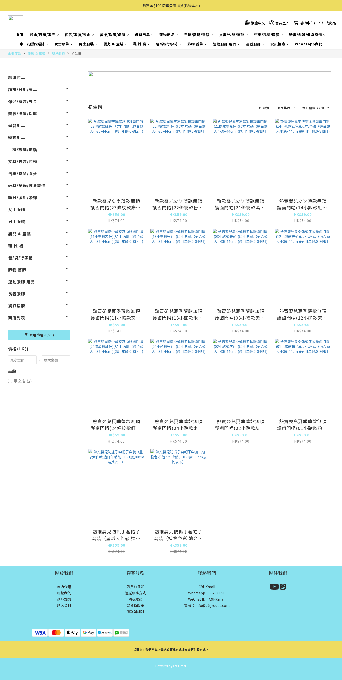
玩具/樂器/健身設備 (305, 34)
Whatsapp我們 (309, 43)
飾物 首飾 (195, 43)
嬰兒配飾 (58, 53)
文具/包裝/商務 (232, 34)
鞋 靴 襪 (139, 43)
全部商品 (14, 53)
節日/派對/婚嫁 (32, 43)
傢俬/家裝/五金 (77, 34)
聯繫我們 (64, 592)
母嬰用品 (142, 34)
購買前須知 (135, 586)
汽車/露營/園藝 (267, 34)
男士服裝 (86, 43)
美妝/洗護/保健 (112, 34)
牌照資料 (64, 605)
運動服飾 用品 (224, 43)
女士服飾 (61, 43)
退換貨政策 (135, 605)
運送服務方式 (135, 592)
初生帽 (76, 53)
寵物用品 (167, 34)
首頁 (20, 34)
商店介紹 (64, 586)
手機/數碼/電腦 (197, 34)
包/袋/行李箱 (167, 43)
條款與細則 (135, 611)
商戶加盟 (64, 599)
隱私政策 (135, 599)
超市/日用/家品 (42, 34)
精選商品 (16, 77)
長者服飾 (253, 43)
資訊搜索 (277, 43)
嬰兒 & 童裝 (113, 43)
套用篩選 (41, 334)
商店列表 (16, 318)
